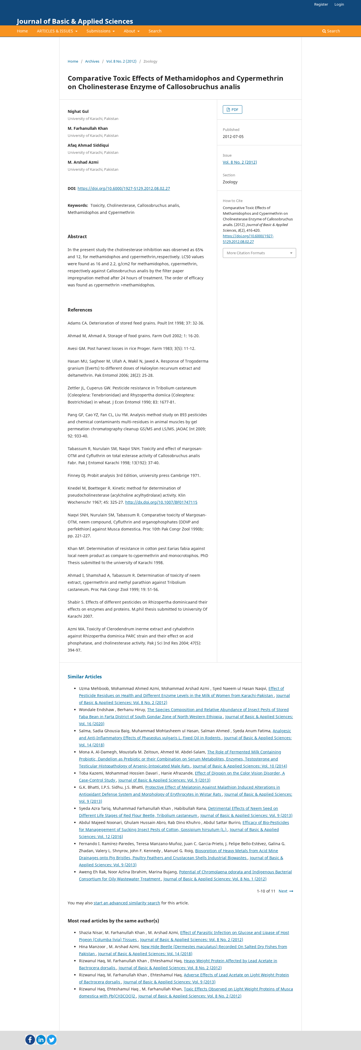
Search (155, 31)
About (130, 31)
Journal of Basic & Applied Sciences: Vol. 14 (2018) (145, 953)
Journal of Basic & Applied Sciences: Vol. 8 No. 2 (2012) (191, 939)
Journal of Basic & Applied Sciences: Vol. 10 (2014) (240, 766)
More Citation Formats (246, 252)
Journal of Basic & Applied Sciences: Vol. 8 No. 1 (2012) (215, 879)
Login (339, 4)
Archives (92, 61)
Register (321, 4)
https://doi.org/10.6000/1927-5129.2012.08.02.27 (124, 188)
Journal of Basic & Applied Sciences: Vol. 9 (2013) (164, 780)
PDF (234, 109)
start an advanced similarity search (127, 903)
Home (22, 31)
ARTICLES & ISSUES (55, 31)
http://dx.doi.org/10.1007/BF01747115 (161, 502)
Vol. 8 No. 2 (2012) (121, 61)
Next (283, 891)
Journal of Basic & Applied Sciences (75, 21)
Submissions (99, 31)
